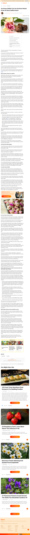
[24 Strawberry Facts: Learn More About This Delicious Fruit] (15, 416)
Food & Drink (10, 345)
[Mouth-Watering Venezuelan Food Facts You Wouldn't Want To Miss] (12, 343)
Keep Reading (16, 402)
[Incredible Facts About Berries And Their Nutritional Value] (19, 343)
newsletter (9, 529)
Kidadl (1, 6)
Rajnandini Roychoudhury (6, 430)
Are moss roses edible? (12, 40)
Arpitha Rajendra (5, 499)
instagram (16, 529)
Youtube (16, 531)
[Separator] (28, 529)
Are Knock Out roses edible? (13, 39)
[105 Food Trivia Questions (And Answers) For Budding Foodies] (15, 377)
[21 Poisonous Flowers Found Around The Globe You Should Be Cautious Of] (15, 486)
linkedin (16, 530)
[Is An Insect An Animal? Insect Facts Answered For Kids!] (4, 343)
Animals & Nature (4, 345)
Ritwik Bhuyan (5, 464)
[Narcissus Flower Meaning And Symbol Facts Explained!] (15, 450)
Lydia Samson (5, 391)
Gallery (4, 32)
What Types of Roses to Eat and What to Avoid (14, 46)
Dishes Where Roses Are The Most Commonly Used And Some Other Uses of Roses (14, 44)
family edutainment (10, 530)
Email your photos (6, 196)
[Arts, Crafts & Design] (2, 405)
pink (8, 118)
